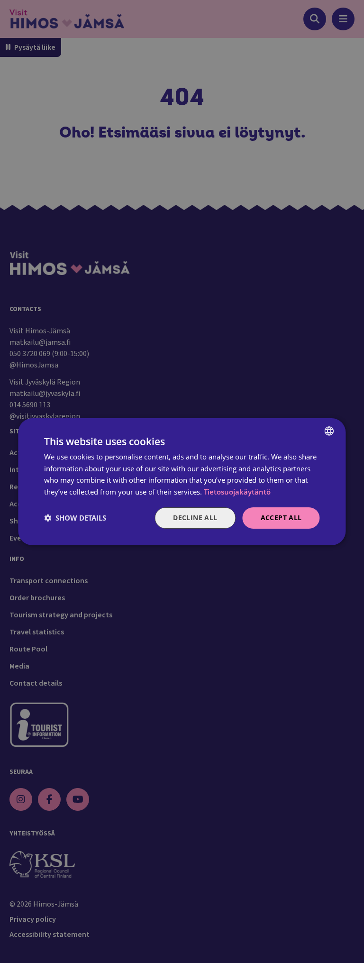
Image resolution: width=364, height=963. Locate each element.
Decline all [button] (195, 517)
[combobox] (329, 430)
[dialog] (182, 481)
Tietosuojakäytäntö (237, 491)
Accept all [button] (281, 517)
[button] (75, 518)
